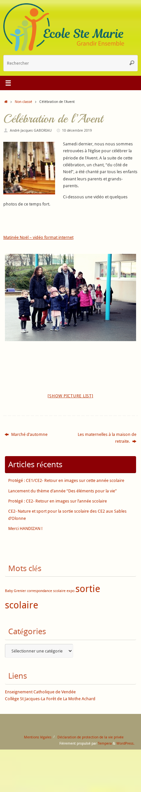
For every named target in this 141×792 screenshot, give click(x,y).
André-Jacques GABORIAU (31, 130)
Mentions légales (37, 736)
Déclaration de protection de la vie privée (90, 736)
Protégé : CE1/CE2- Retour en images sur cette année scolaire (66, 480)
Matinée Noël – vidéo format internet (38, 237)
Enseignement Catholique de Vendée (40, 692)
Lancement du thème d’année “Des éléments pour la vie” (62, 491)
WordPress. (125, 743)
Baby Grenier (15, 590)
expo (70, 590)
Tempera (105, 743)
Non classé (23, 101)
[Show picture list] (70, 396)
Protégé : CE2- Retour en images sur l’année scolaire (57, 501)
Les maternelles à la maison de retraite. (107, 438)
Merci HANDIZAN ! (25, 528)
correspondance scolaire (46, 590)
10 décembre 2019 (77, 130)
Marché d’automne (29, 434)
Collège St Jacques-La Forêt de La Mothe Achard (50, 698)
